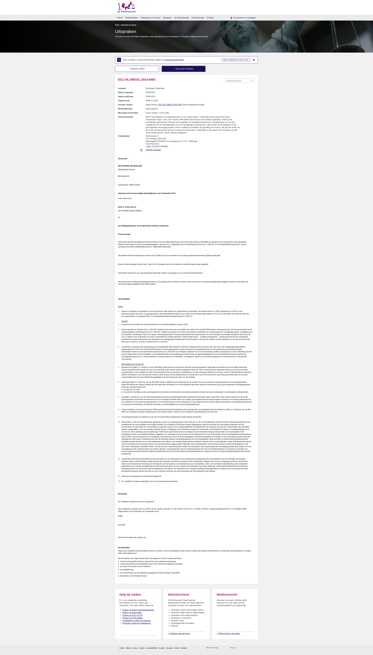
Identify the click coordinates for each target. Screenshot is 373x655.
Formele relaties (125, 105)
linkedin (249, 647)
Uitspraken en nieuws (150, 17)
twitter (238, 647)
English (121, 648)
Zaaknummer (124, 101)
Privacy (135, 648)
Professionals (198, 17)
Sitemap (128, 648)
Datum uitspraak (125, 92)
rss (220, 647)
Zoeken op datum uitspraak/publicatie (138, 610)
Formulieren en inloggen (244, 17)
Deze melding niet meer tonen (235, 60)
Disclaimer (184, 648)
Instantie (122, 88)
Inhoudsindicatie (125, 117)
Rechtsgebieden (125, 109)
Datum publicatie (125, 96)
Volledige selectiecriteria (180, 633)
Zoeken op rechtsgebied (132, 618)
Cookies (142, 648)
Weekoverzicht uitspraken (229, 633)
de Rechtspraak (181, 17)
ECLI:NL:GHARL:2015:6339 (170, 105)
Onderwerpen (131, 17)
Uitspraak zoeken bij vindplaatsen (136, 623)
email (224, 647)
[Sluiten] (254, 60)
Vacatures (169, 648)
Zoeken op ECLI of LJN (132, 615)
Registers (167, 17)
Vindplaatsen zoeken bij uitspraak (136, 620)
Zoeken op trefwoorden (132, 612)
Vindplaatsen (124, 136)
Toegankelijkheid (151, 648)
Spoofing (162, 648)
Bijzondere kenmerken (128, 113)
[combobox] (239, 80)
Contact (210, 17)
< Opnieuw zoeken (137, 69)
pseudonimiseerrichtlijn (174, 60)
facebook (242, 647)
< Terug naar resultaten (183, 69)
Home (120, 17)
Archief (176, 648)
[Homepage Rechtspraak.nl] (125, 7)
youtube (253, 647)
